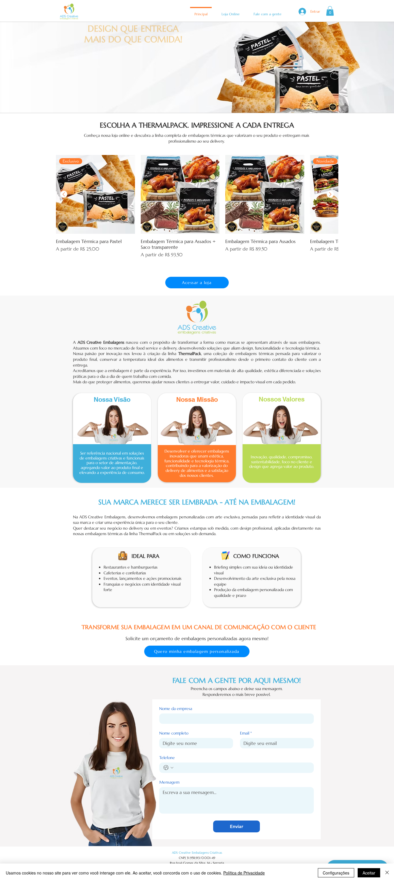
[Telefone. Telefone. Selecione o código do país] (168, 767)
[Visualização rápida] (180, 194)
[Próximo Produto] (330, 194)
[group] (197, 209)
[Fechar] (387, 872)
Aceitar (369, 873)
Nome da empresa (175, 708)
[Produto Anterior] (63, 194)
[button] (330, 11)
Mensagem (169, 782)
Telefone (167, 757)
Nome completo (173, 733)
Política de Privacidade (244, 873)
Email (246, 733)
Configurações (336, 873)
